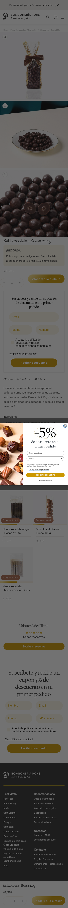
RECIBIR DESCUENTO (45, 475)
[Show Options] (62, 458)
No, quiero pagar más (45, 480)
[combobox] (45, 458)
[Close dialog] (65, 426)
